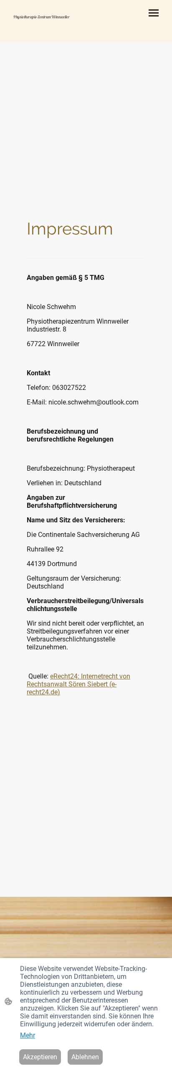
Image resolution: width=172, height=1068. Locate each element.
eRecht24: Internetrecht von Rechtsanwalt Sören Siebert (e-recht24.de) (78, 684)
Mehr (27, 1035)
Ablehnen (85, 1057)
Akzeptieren (40, 1057)
